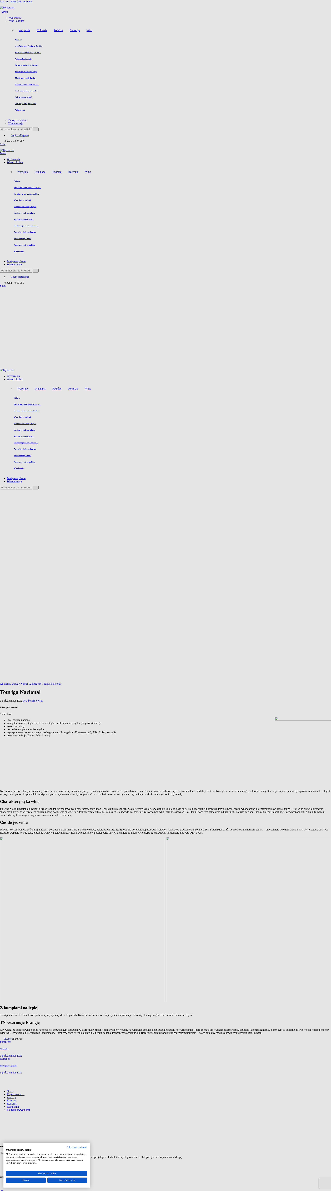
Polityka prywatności (77, 1147)
